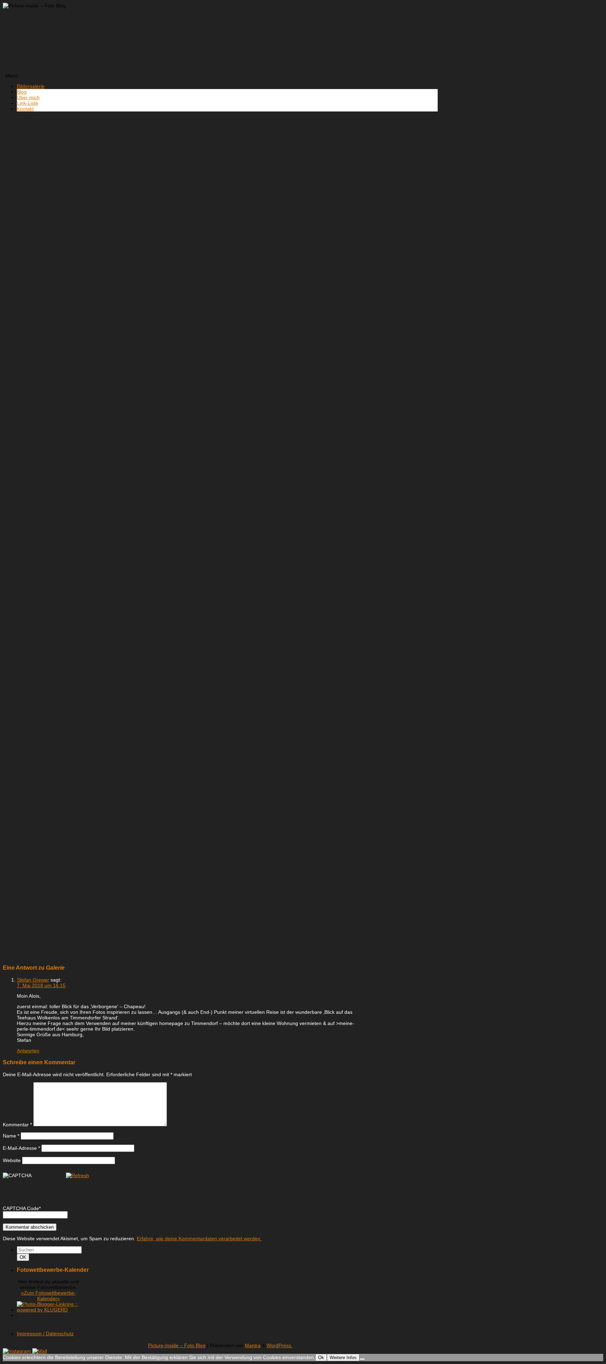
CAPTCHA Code (21, 1208)
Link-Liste (27, 103)
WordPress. (279, 1345)
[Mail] (39, 1351)
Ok (321, 1357)
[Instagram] (17, 1351)
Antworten (28, 1050)
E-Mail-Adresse (21, 1148)
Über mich (28, 97)
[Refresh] (77, 1175)
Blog (22, 92)
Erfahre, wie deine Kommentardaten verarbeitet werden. (199, 1238)
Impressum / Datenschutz (45, 1333)
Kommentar (17, 1124)
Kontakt (25, 108)
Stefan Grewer (33, 980)
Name (11, 1136)
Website (12, 1160)
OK (24, 1257)
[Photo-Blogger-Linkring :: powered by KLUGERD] (48, 1309)
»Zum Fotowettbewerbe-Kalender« (48, 1295)
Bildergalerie (31, 86)
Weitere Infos (343, 1357)
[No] (362, 1359)
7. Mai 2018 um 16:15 (41, 985)
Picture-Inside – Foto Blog (177, 1345)
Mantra (253, 1345)
